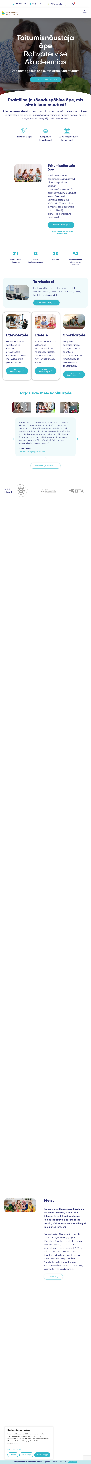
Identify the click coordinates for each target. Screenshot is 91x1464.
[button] (85, 12)
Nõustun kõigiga (42, 1455)
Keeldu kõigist (26, 1455)
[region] (28, 1443)
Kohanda (13, 1455)
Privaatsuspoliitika (14, 1449)
